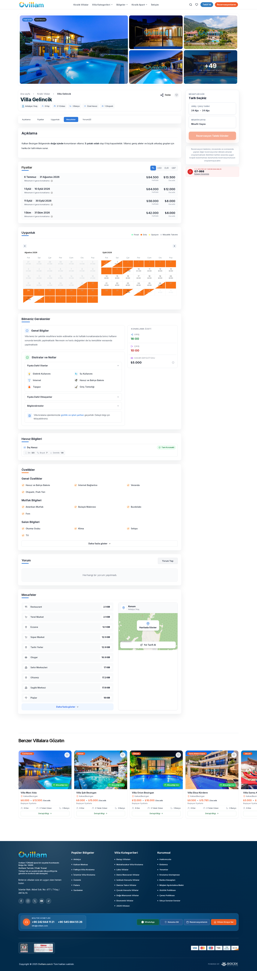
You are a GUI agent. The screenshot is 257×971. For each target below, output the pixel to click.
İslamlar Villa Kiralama (84, 875)
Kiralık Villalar (80, 4)
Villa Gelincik (64, 94)
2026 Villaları (123, 906)
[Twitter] (34, 901)
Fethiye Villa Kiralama (83, 869)
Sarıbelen (78, 890)
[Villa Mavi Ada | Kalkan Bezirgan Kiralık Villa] (45, 770)
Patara (76, 885)
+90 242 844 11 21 (43, 921)
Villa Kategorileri (101, 4)
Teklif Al (207, 4)
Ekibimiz (163, 864)
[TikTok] (48, 901)
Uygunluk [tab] (55, 119)
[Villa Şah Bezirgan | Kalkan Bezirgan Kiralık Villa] (100, 770)
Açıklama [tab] (26, 119)
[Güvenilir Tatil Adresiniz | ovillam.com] (31, 4)
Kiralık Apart (138, 4)
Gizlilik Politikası (167, 890)
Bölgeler (120, 4)
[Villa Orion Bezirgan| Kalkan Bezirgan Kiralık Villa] (156, 770)
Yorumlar (163, 869)
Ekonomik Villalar (124, 900)
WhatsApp (150, 922)
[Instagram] (28, 901)
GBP (174, 168)
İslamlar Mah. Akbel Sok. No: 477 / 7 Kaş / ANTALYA (38, 891)
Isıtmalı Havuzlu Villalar (127, 880)
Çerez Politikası (167, 895)
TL (153, 168)
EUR (167, 168)
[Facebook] (21, 901)
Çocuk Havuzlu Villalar (127, 890)
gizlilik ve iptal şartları (72, 415)
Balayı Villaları (123, 859)
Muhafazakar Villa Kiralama (129, 864)
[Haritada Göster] (148, 631)
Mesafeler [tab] (71, 119)
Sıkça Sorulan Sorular (169, 900)
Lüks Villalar (122, 869)
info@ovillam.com (40, 926)
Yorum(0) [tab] (87, 119)
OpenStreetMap (126, 641)
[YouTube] (41, 901)
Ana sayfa (25, 94)
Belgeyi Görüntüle (201, 174)
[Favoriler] (197, 5)
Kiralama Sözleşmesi (169, 875)
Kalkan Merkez (80, 864)
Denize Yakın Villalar (126, 885)
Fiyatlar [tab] (40, 119)
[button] (212, 122)
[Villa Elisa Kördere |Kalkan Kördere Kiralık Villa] (211, 770)
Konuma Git (173, 922)
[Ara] (191, 5)
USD (159, 168)
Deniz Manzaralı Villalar (127, 875)
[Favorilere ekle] (176, 95)
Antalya (77, 859)
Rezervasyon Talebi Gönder (212, 135)
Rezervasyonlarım (226, 4)
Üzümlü (77, 880)
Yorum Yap (167, 561)
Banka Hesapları (167, 880)
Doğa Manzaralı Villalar (127, 895)
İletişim (155, 4)
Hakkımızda (165, 859)
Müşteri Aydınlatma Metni (171, 885)
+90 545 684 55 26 (70, 921)
